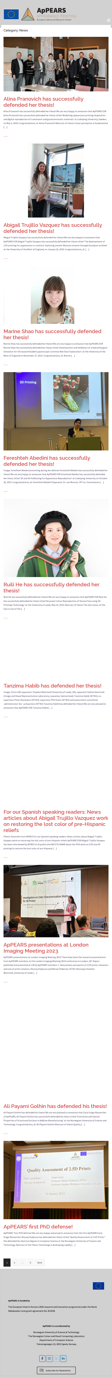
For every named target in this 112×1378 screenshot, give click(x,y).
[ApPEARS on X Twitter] (56, 1358)
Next (39, 1262)
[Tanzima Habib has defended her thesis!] (56, 651)
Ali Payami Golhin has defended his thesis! (55, 1106)
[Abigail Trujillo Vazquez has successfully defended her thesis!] (56, 180)
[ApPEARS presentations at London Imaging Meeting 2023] (56, 900)
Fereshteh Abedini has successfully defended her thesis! (47, 461)
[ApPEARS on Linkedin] (63, 1358)
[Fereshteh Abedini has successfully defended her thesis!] (56, 411)
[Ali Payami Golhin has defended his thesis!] (56, 1043)
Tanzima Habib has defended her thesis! (53, 686)
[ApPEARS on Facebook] (42, 1358)
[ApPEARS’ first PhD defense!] (56, 1179)
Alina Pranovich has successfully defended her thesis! (43, 102)
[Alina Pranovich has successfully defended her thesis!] (56, 63)
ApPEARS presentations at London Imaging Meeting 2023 (46, 948)
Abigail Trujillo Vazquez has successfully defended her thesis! (53, 228)
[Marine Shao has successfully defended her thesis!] (56, 294)
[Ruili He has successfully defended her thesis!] (56, 537)
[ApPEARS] (40, 13)
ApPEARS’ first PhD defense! (38, 1227)
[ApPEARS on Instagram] (49, 1358)
